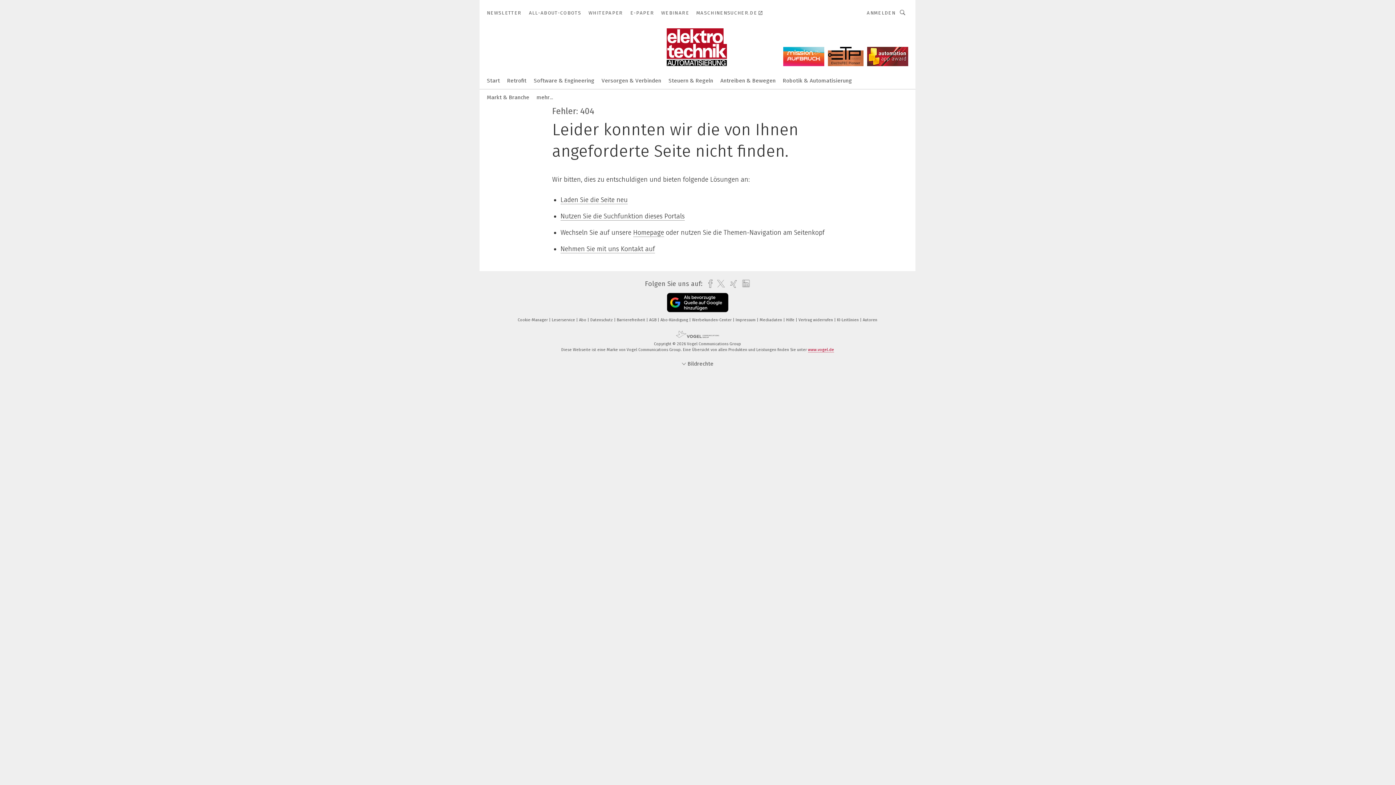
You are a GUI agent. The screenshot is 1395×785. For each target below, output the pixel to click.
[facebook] (708, 284)
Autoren (870, 320)
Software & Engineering (564, 80)
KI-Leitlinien (848, 320)
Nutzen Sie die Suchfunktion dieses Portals (623, 216)
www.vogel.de (821, 349)
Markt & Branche (508, 97)
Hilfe (791, 320)
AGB (653, 320)
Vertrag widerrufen (816, 320)
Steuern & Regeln (690, 80)
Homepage (648, 233)
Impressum (746, 320)
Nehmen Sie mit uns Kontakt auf (608, 249)
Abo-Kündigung (674, 320)
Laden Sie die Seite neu (594, 200)
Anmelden (881, 13)
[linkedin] (744, 284)
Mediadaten (771, 320)
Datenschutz (602, 320)
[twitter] (719, 284)
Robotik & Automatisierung (817, 80)
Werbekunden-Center (712, 320)
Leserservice (564, 320)
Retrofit (516, 80)
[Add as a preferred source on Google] (697, 302)
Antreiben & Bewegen (748, 80)
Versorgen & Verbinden (631, 80)
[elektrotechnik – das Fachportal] (493, 80)
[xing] (732, 284)
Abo (583, 320)
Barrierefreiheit (631, 320)
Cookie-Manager (533, 320)
